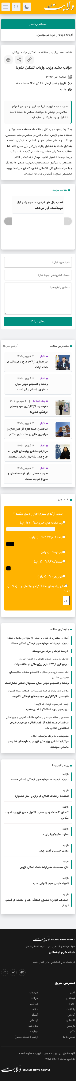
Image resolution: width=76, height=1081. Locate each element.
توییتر (59, 552)
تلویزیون (58, 576)
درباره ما (33, 1031)
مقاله (35, 1009)
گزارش (71, 1015)
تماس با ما (69, 1037)
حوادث (34, 998)
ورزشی (34, 1004)
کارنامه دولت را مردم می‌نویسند (55, 35)
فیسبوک (58, 561)
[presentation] (68, 221)
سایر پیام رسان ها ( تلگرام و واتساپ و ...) (40, 586)
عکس (72, 1031)
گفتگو (35, 1015)
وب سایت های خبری (50, 522)
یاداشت (70, 1009)
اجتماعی (33, 1020)
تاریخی (70, 1026)
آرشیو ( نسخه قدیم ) (26, 1037)
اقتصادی (70, 1020)
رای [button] (66, 600)
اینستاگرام (57, 537)
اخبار (72, 992)
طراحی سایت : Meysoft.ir (60, 1059)
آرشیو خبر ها (10, 346)
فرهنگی (70, 998)
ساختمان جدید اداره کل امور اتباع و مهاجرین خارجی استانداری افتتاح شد (27, 434)
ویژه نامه (33, 1026)
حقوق (71, 1004)
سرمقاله (33, 992)
